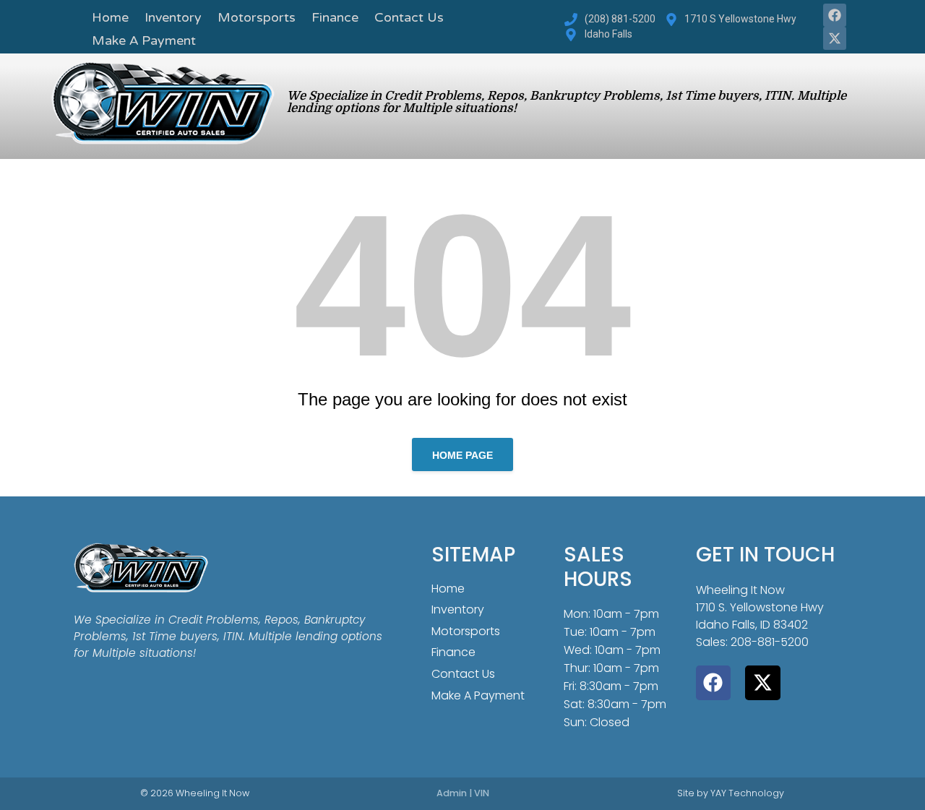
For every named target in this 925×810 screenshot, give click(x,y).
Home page (462, 455)
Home (110, 18)
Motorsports (257, 18)
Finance (334, 18)
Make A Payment (144, 41)
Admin (451, 793)
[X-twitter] (834, 38)
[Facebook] (834, 15)
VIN (481, 793)
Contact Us (409, 18)
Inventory (173, 18)
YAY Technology (747, 793)
